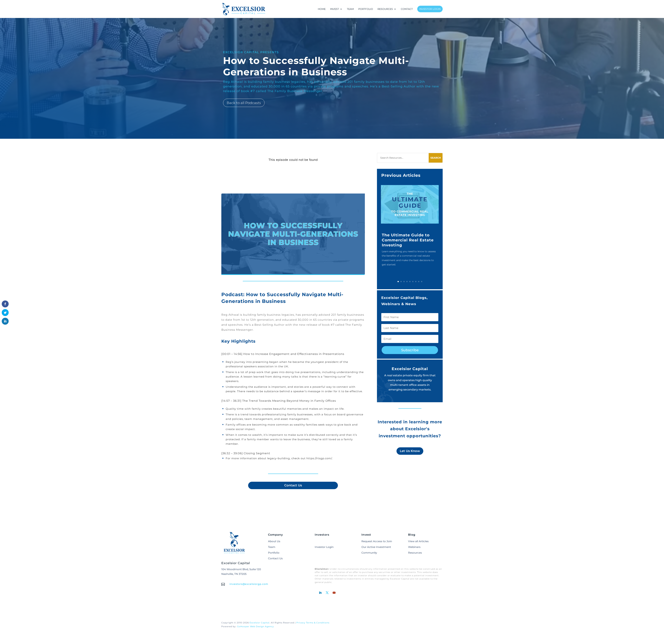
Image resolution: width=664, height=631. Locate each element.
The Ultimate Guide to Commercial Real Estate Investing (408, 240)
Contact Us (293, 485)
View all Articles (418, 541)
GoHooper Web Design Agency (255, 626)
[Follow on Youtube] (334, 592)
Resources (415, 552)
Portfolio (365, 9)
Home (322, 9)
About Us (274, 541)
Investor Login (430, 9)
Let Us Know (410, 451)
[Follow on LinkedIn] (320, 592)
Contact (407, 9)
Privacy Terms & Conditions (312, 622)
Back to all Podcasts (244, 103)
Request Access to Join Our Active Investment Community (376, 547)
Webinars (414, 547)
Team (350, 9)
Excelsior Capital (259, 622)
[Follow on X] (327, 592)
